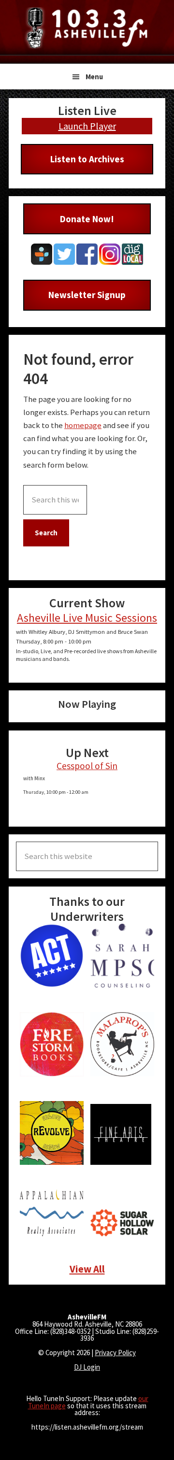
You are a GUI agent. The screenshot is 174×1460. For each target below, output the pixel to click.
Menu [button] (94, 76)
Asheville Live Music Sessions (87, 617)
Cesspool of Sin (87, 766)
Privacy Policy (115, 1352)
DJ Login (87, 1367)
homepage (83, 425)
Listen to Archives (87, 159)
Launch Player (87, 126)
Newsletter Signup (87, 295)
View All (87, 1268)
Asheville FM (87, 27)
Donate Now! (87, 219)
